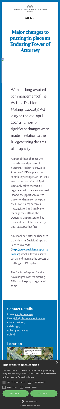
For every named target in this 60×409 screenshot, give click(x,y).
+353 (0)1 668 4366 (24, 314)
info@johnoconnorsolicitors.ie (29, 318)
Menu (30, 18)
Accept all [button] (15, 393)
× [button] (57, 362)
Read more (29, 377)
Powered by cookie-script (30, 405)
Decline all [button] (44, 393)
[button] (30, 401)
